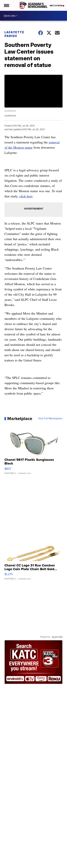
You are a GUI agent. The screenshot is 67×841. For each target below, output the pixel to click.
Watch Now (56, 5)
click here (26, 196)
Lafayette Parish (14, 34)
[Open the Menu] (6, 5)
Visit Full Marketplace (50, 418)
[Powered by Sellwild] (57, 637)
